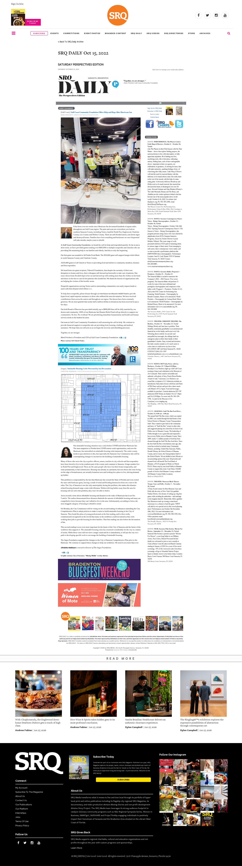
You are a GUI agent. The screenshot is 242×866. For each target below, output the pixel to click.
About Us (20, 796)
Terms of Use (21, 821)
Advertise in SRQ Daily (154, 111)
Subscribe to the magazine (29, 792)
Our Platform (21, 809)
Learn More (76, 848)
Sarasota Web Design (120, 650)
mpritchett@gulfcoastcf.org (86, 115)
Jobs (17, 817)
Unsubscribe (133, 650)
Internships (20, 813)
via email (172, 643)
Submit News (154, 117)
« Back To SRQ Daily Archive (70, 41)
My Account (21, 788)
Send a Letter (154, 114)
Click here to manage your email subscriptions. (168, 69)
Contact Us (21, 800)
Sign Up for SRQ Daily (154, 108)
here (90, 289)
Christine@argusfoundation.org (90, 371)
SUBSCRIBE (123, 779)
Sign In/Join (17, 3)
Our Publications (23, 804)
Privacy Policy (22, 825)
